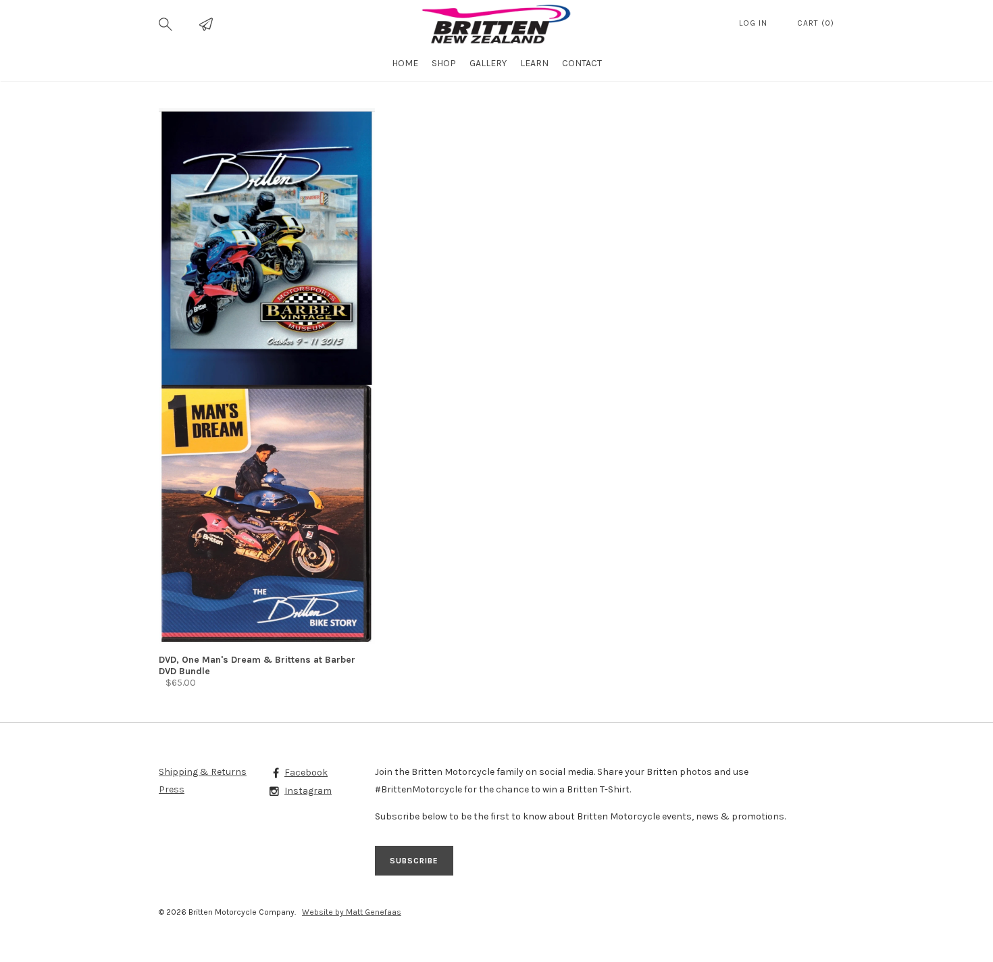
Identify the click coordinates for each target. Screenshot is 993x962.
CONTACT (582, 63)
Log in (754, 23)
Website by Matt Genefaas (351, 912)
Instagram (308, 790)
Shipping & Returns (203, 772)
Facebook (306, 772)
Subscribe (414, 860)
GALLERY (488, 63)
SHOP (444, 63)
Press (171, 789)
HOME (405, 63)
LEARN (534, 63)
